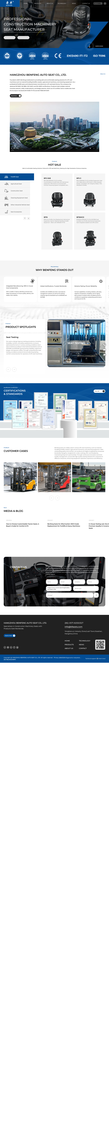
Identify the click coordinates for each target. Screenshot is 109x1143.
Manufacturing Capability (48, 6)
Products (37, 3)
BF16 (46, 217)
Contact (83, 648)
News (74, 3)
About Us (50, 3)
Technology (62, 3)
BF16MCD (80, 217)
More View (49, 188)
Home (26, 3)
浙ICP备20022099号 (10, 659)
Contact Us (86, 3)
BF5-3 (79, 178)
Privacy (56, 657)
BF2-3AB (47, 178)
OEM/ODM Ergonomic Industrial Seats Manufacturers (70, 657)
